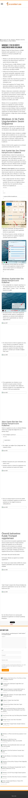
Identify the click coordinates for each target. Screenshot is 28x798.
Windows (13, 39)
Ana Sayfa (3, 39)
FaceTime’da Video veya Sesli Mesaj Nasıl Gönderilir (15, 715)
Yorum (3, 636)
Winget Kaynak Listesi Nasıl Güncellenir (12, 719)
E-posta (4, 655)
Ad (3, 650)
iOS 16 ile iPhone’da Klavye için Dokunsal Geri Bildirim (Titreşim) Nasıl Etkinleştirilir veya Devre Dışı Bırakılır (13, 710)
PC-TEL (8, 39)
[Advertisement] (14, 23)
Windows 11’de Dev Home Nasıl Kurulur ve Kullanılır (15, 776)
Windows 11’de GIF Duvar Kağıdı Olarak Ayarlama (14, 772)
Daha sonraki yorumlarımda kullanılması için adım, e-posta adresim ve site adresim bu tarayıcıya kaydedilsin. (14, 666)
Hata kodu (14, 796)
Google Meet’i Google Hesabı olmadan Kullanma (14, 723)
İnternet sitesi (5, 660)
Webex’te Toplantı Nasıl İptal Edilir (11, 700)
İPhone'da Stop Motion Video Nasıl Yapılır (12, 704)
